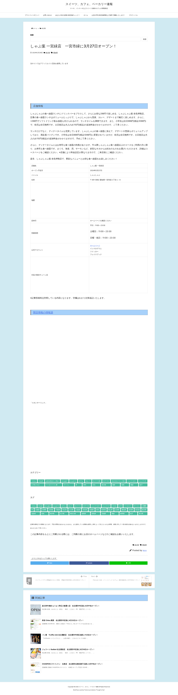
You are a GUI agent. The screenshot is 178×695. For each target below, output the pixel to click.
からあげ (64, 481)
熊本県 (52, 513)
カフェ (81, 481)
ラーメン (66, 485)
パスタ (114, 506)
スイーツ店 (96, 481)
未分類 (44, 28)
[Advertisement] (89, 82)
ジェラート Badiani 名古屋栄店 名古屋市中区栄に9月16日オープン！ (68, 649)
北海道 (51, 510)
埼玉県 (64, 510)
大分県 (71, 510)
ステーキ (106, 481)
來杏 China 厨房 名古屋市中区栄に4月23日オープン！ (63, 620)
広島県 (117, 510)
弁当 (94, 485)
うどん (33, 481)
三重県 (144, 506)
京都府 (37, 510)
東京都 (137, 510)
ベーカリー (127, 506)
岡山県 (110, 510)
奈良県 (85, 510)
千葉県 (58, 510)
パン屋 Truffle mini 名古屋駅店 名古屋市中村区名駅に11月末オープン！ (70, 635)
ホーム (35, 28)
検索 (32, 35)
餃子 (141, 485)
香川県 (141, 513)
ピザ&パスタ (35, 485)
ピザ (120, 506)
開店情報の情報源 (43, 312)
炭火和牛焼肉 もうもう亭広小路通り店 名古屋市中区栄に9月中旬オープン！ (71, 606)
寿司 (84, 485)
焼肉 (122, 485)
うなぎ (41, 481)
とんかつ (73, 481)
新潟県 (131, 510)
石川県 (62, 513)
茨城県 (104, 513)
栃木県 (144, 510)
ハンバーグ (142, 481)
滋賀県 (33, 513)
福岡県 (84, 513)
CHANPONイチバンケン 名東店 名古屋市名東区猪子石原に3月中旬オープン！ (72, 664)
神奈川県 (73, 513)
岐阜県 (103, 510)
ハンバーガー (131, 481)
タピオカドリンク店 (118, 481)
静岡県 (122, 513)
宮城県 (91, 510)
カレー (88, 481)
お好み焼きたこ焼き (52, 481)
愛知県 (55, 52)
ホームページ (95, 245)
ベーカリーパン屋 (51, 485)
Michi (145, 550)
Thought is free (100, 690)
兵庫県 (44, 510)
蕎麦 (132, 485)
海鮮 (113, 485)
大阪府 (78, 510)
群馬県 (94, 513)
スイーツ (78, 506)
